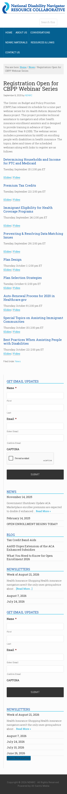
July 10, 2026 (15, 747)
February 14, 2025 (18, 518)
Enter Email (12, 431)
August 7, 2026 (16, 596)
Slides (7, 177)
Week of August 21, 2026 (23, 574)
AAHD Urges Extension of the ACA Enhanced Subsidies (30, 547)
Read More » (43, 511)
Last (9, 412)
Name (12, 388)
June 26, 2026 (16, 753)
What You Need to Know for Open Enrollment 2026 (30, 557)
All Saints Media (40, 786)
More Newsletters (19, 758)
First (9, 400)
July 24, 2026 (16, 601)
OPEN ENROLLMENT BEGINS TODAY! (32, 524)
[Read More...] (24, 588)
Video (16, 177)
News (18, 361)
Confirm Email (14, 443)
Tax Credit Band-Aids (21, 540)
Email (12, 418)
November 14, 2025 (19, 497)
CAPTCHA (13, 449)
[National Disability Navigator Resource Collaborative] (33, 11)
